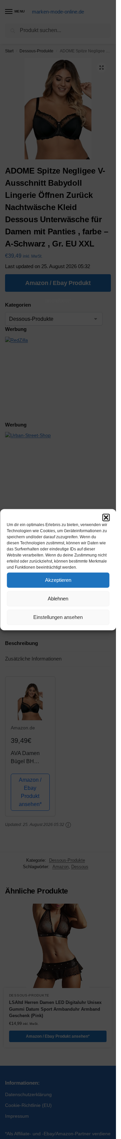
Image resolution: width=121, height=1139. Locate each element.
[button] (106, 517)
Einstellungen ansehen (58, 617)
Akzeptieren (58, 580)
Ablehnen (58, 598)
